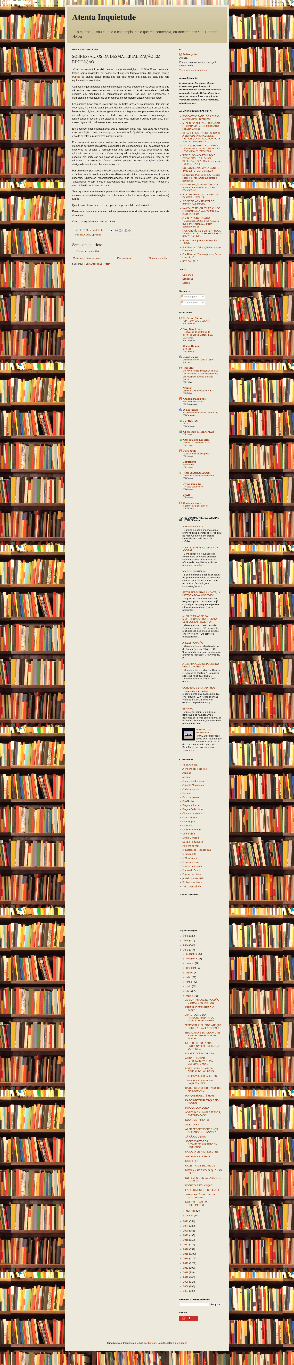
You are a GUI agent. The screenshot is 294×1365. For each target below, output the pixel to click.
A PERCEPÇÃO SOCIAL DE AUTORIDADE (200, 1196)
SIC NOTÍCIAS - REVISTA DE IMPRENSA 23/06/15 (198, 203)
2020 (186, 1230)
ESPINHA (187, 708)
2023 (186, 950)
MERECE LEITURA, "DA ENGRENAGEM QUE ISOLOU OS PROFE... (202, 1046)
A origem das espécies (194, 768)
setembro (191, 967)
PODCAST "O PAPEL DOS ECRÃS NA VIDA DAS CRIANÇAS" (200, 118)
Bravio (186, 494)
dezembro (192, 953)
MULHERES (191, 1161)
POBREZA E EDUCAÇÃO (199, 1185)
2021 (186, 1226)
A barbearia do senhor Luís (198, 431)
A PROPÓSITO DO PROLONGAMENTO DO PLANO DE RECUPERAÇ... (201, 1017)
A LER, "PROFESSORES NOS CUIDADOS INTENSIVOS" (201, 1130)
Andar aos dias (190, 789)
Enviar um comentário (88, 251)
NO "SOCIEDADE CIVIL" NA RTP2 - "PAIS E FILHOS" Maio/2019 (201, 169)
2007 (186, 1291)
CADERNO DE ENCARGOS (200, 1165)
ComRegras (189, 461)
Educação (85, 235)
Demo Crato (190, 450)
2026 (186, 936)
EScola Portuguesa (192, 841)
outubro (190, 963)
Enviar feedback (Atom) (98, 263)
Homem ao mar (190, 845)
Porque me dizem (191, 874)
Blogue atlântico (191, 805)
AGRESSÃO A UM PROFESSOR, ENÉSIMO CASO (203, 1114)
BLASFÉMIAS (190, 357)
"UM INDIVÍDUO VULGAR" (196, 321)
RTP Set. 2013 (190, 261)
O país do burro (190, 862)
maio (189, 986)
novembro (192, 958)
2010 (186, 1277)
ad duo (186, 777)
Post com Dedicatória (193, 401)
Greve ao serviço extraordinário (198, 475)
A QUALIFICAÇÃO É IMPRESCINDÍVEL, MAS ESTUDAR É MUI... (199, 1061)
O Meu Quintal (191, 346)
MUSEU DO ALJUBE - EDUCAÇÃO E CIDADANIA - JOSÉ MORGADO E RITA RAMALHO (201, 126)
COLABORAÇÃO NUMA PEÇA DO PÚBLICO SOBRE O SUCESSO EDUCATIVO (200, 187)
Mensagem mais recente (86, 258)
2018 (186, 1239)
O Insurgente (190, 409)
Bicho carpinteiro (191, 797)
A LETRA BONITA (194, 1124)
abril (188, 991)
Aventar (187, 387)
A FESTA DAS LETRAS (197, 1156)
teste (185, 423)
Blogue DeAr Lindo (192, 809)
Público (76, 76)
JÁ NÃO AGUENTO (195, 1136)
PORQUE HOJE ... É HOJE (199, 1095)
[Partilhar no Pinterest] (129, 230)
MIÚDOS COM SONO (197, 1107)
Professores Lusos (192, 882)
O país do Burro (192, 503)
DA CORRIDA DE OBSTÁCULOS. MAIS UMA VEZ (203, 1089)
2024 (186, 945)
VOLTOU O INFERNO (194, 571)
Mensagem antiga (158, 258)
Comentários (190, 302)
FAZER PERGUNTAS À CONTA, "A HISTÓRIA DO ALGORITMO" (201, 594)
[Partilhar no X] (123, 230)
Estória (186, 282)
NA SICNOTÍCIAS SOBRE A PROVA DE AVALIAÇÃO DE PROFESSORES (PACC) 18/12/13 (202, 233)
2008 (186, 1286)
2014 (186, 1258)
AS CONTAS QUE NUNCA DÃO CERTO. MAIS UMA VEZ (202, 1001)
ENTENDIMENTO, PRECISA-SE (202, 1190)
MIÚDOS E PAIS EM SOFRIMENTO (196, 1203)
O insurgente (189, 854)
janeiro (190, 1215)
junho (189, 981)
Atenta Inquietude (104, 16)
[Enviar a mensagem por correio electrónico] (110, 230)
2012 (186, 1267)
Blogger (182, 1343)
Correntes (187, 825)
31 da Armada (190, 764)
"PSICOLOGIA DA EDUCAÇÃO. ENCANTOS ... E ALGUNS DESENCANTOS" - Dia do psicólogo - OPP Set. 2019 (201, 159)
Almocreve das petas (193, 781)
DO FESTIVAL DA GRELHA (200, 1053)
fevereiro (191, 1210)
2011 (186, 1272)
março (189, 995)
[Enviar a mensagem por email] (116, 230)
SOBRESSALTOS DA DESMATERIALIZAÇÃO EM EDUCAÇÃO (201, 1144)
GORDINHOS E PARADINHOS (198, 687)
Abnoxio (186, 772)
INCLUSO (188, 368)
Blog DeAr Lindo (192, 329)
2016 (186, 1249)
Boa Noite (188, 349)
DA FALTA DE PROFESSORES (201, 1151)
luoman (152, 1343)
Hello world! (188, 464)
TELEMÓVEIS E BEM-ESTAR (201, 1076)
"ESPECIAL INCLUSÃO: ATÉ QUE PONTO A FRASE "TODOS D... (203, 1026)
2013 (186, 1263)
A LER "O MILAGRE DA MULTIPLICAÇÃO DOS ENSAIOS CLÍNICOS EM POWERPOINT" (200, 619)
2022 (186, 1221)
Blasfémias (188, 801)
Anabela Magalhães (194, 398)
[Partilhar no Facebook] (126, 230)
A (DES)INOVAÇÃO (192, 642)
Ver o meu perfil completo (193, 70)
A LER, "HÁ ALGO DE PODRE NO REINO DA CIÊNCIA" (200, 665)
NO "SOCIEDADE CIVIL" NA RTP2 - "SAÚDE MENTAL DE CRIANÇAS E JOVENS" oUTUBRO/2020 (201, 148)
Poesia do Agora (191, 870)
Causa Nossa (189, 817)
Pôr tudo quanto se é (193, 486)
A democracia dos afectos (196, 505)
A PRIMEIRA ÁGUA (192, 526)
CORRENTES (190, 420)
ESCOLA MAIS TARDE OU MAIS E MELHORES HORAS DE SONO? (202, 1035)
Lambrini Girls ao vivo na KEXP (198, 390)
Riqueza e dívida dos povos (196, 453)
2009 (186, 1281)
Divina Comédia (192, 484)
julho (189, 977)
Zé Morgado (190, 54)
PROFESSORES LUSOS (196, 472)
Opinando (96, 235)
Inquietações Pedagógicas (196, 849)
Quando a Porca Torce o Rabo (198, 359)
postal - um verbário (193, 878)
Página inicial (124, 258)
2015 (186, 1253)
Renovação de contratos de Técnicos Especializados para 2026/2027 (198, 335)
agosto (190, 972)
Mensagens (190, 296)
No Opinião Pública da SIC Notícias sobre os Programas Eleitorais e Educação (201, 177)
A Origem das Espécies (196, 439)
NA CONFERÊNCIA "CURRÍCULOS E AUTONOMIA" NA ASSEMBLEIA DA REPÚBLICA (201, 211)
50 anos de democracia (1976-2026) (200, 412)
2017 (186, 1244)
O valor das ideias (192, 866)
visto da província (191, 886)
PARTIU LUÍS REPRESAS (203, 731)
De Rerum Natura (192, 318)
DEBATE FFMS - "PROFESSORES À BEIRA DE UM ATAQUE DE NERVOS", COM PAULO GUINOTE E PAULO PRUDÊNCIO (201, 137)
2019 (186, 1235)
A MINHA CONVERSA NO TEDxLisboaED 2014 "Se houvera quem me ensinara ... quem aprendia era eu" (200, 222)
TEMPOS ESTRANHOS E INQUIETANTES (199, 1082)
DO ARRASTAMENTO (197, 1119)
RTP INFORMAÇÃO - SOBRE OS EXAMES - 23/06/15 (200, 196)
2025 (186, 940)
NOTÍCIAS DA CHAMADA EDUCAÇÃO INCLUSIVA (199, 1070)
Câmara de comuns (193, 813)
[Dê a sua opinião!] (119, 230)
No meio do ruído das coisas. (197, 442)
